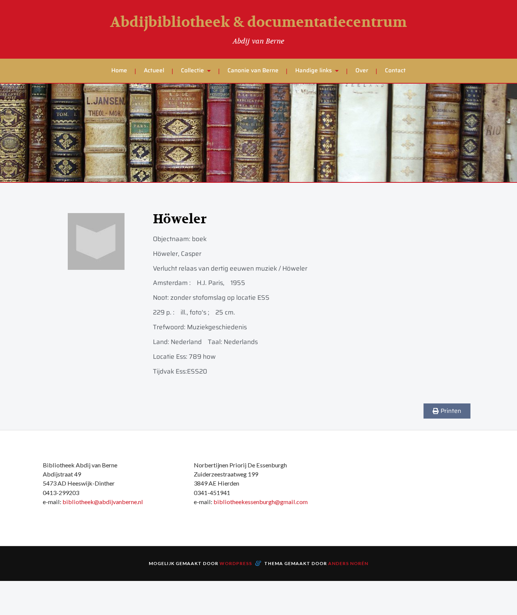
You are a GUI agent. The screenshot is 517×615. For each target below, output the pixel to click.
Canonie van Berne (253, 70)
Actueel (154, 70)
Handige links (313, 70)
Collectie (192, 70)
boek (199, 239)
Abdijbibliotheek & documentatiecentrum (258, 22)
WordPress (236, 563)
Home (119, 70)
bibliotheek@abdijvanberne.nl (102, 501)
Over (361, 70)
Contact (395, 70)
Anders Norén (348, 563)
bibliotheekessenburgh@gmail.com (260, 501)
